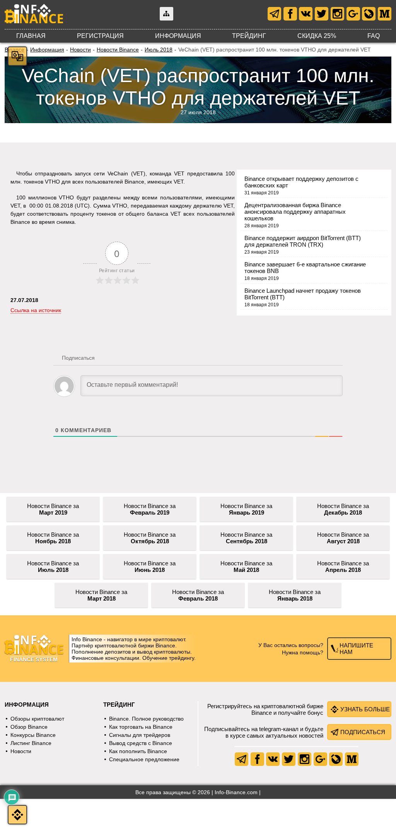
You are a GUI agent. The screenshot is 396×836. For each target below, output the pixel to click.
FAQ (373, 36)
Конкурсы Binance (33, 735)
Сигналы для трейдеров (139, 735)
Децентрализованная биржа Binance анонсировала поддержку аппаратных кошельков (295, 211)
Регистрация (100, 36)
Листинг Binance (30, 743)
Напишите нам (356, 648)
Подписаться (362, 732)
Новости (80, 49)
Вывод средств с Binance (140, 743)
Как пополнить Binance (138, 751)
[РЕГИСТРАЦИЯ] (17, 814)
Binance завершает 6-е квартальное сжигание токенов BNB (305, 267)
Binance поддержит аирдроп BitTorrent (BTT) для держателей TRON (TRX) (302, 241)
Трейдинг (249, 36)
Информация (178, 36)
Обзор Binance (29, 727)
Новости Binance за (53, 509)
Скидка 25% (316, 36)
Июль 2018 (158, 49)
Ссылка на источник (35, 310)
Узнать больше (365, 709)
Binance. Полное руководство (146, 719)
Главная (31, 36)
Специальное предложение (144, 759)
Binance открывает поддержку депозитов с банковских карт (301, 182)
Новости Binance (118, 49)
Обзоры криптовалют (37, 719)
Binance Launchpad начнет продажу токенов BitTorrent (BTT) (302, 293)
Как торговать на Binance (140, 727)
